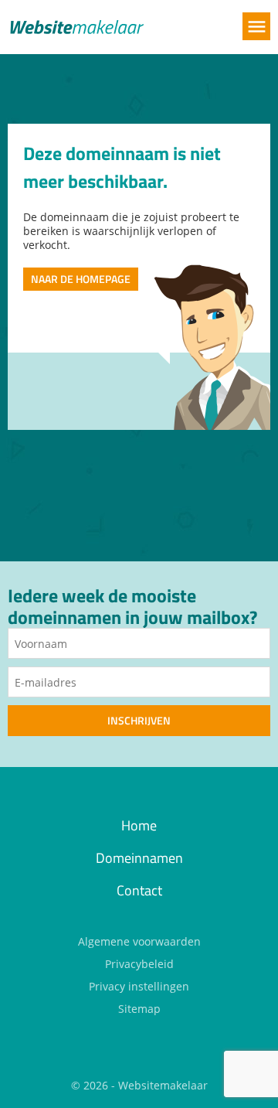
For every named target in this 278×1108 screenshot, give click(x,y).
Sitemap (139, 1008)
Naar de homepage (81, 279)
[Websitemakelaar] (76, 28)
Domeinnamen (139, 857)
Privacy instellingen (139, 986)
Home (139, 825)
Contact (139, 890)
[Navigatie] (256, 26)
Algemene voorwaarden (139, 941)
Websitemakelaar (163, 1085)
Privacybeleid (139, 963)
